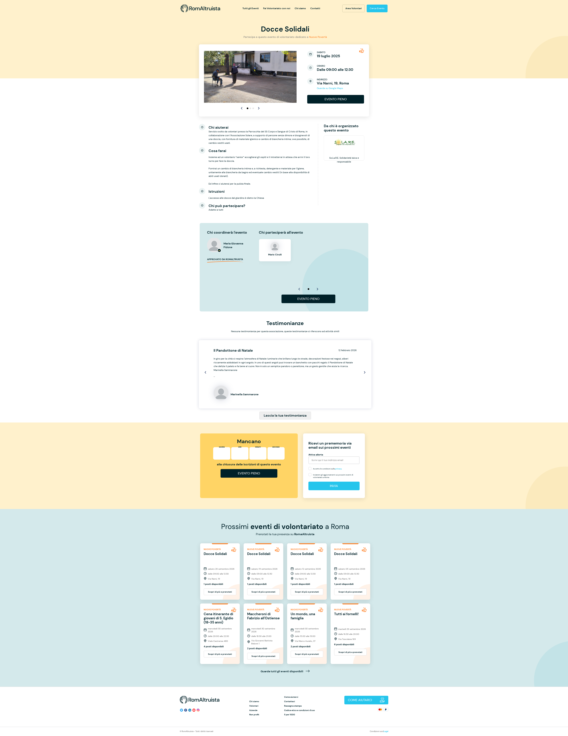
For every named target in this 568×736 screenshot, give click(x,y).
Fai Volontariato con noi (276, 8)
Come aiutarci (291, 697)
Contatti (315, 8)
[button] (259, 108)
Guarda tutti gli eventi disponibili (282, 671)
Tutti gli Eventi (250, 8)
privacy (338, 469)
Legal (386, 731)
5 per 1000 (289, 714)
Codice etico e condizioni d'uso (299, 710)
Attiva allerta (315, 454)
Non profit (254, 714)
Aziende (253, 710)
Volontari (253, 706)
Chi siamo (300, 8)
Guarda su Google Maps (330, 88)
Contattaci (289, 701)
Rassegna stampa (293, 706)
